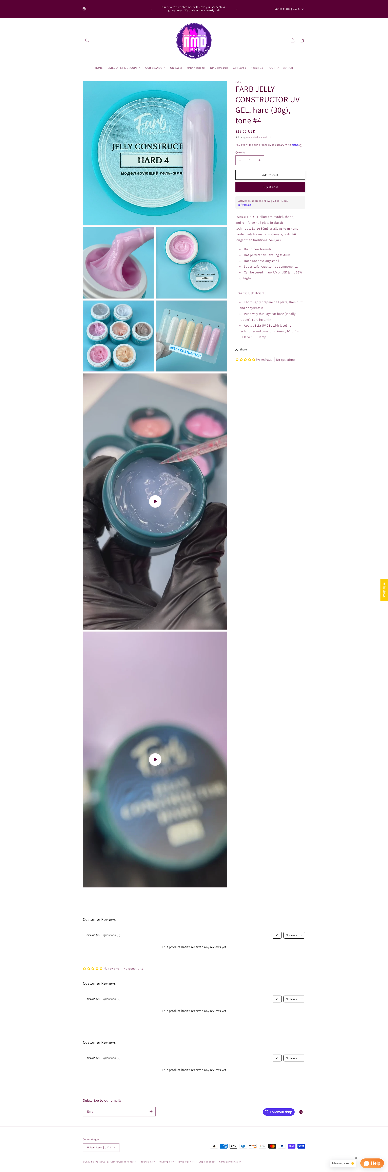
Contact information (230, 1161)
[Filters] (277, 935)
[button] (87, 40)
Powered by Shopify (126, 1161)
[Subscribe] (151, 1111)
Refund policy (147, 1161)
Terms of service (186, 1161)
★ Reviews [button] (384, 589)
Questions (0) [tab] (111, 935)
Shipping (240, 137)
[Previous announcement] (151, 9)
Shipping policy (207, 1161)
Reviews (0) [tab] (92, 935)
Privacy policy (166, 1161)
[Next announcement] (237, 9)
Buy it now (270, 187)
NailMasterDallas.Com (103, 1161)
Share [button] (243, 349)
